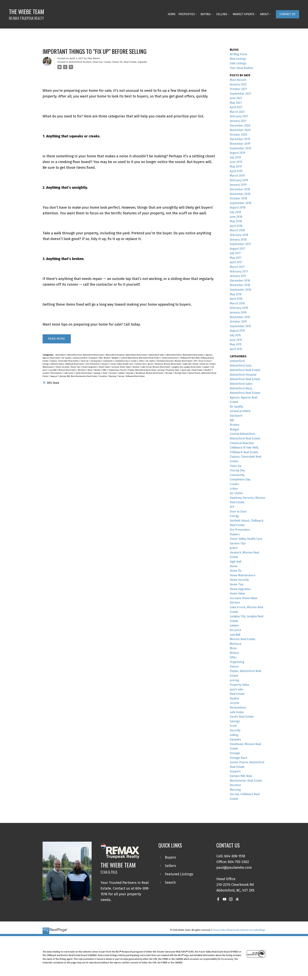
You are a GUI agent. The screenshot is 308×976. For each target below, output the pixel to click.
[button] (287, 14)
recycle (46, 373)
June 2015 (236, 340)
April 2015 (236, 349)
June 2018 (236, 216)
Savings (97, 373)
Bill (100, 358)
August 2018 (237, 207)
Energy (46, 364)
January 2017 (238, 276)
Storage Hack (180, 373)
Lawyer (206, 367)
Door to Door (205, 361)
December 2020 (240, 125)
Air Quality (67, 358)
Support (54, 376)
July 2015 (235, 335)
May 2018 (236, 221)
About (264, 14)
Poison (123, 370)
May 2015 (236, 344)
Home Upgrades (89, 367)
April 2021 (236, 107)
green (151, 364)
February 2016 (239, 308)
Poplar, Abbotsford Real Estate (142, 370)
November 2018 (240, 194)
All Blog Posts (238, 54)
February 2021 (239, 116)
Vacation (103, 376)
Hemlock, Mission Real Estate (168, 364)
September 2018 (240, 203)
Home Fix (117, 62)
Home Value (104, 367)
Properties (186, 14)
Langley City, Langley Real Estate (187, 367)
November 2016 (240, 285)
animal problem (80, 358)
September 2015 (240, 326)
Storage (169, 373)
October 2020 (238, 134)
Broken (87, 62)
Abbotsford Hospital (115, 355)
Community (108, 361)
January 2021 (238, 121)
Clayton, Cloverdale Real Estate (64, 361)
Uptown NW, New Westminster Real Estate (79, 376)
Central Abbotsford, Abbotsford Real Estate (140, 358)
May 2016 (236, 294)
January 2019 (238, 184)
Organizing (114, 370)
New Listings (238, 58)
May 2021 (236, 102)
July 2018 (235, 212)
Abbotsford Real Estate (137, 355)
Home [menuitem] (172, 14)
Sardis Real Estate (84, 373)
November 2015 (240, 317)
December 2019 (240, 139)
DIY (195, 361)
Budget (115, 358)
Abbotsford (75, 62)
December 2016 (240, 280)
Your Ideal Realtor (241, 68)
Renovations (57, 373)
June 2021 (236, 98)
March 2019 (237, 175)
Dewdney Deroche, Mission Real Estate (175, 361)
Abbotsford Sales (157, 355)
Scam (105, 373)
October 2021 (238, 89)
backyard (93, 358)
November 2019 (240, 143)
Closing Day (96, 361)
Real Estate (130, 62)
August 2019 (237, 152)
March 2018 (237, 230)
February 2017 (239, 271)
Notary (97, 370)
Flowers (105, 364)
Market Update (243, 14)
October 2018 (238, 198)
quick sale (186, 370)
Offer (104, 370)
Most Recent (238, 80)
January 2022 (238, 84)
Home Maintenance (242, 575)
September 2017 (240, 244)
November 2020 (240, 130)
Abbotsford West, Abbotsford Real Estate (185, 355)
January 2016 (238, 312)
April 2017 (236, 262)
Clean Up (97, 62)
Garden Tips (140, 364)
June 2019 (236, 162)
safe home (69, 373)
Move (90, 370)
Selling (221, 14)
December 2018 (240, 189)
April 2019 (236, 171)
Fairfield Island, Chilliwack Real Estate (68, 364)
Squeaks (142, 62)
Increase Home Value (121, 367)
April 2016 (236, 298)
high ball (187, 364)
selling (121, 373)
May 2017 (236, 257)
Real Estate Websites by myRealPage (246, 930)
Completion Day (121, 361)
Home (196, 364)
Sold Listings (238, 63)
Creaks (107, 62)
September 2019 (240, 148)
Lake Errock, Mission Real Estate (156, 367)
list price (235, 630)
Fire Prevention (93, 364)
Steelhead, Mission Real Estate (149, 373)
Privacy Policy (219, 930)
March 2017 (237, 267)
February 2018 (239, 235)
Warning (113, 376)
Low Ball (53, 370)
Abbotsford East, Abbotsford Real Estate (85, 355)
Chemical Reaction (170, 358)
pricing (161, 370)
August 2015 (237, 330)
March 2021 (237, 112)
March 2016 (237, 303)
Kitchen (136, 367)
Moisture (82, 370)
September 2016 (240, 289)
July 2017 (235, 253)
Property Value (173, 370)
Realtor (208, 370)
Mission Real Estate (67, 370)
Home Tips (76, 367)
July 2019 (235, 157)
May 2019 (236, 166)
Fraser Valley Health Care (122, 364)
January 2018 (238, 239)
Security (113, 373)
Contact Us (287, 14)
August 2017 (237, 248)
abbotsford (60, 355)
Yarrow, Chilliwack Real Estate (131, 376)
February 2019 (239, 180)
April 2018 (236, 226)
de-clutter (151, 361)
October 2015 (238, 321)
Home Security (63, 367)
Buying (206, 14)
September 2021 (240, 93)
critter (141, 361)
